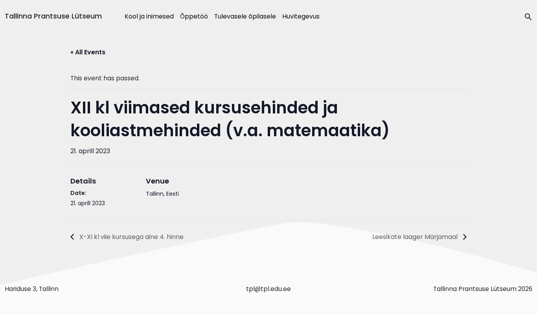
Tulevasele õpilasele (245, 16)
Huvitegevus (301, 16)
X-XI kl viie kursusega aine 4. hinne (131, 236)
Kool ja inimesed (149, 16)
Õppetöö (194, 16)
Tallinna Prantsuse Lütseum (53, 16)
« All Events (87, 52)
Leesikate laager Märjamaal (415, 236)
